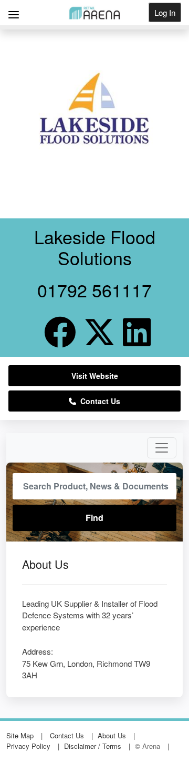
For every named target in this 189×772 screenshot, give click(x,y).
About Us (112, 735)
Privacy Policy (28, 746)
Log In (164, 12)
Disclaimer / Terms (92, 746)
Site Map (20, 735)
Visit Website (94, 375)
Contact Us (98, 401)
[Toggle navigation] (161, 447)
